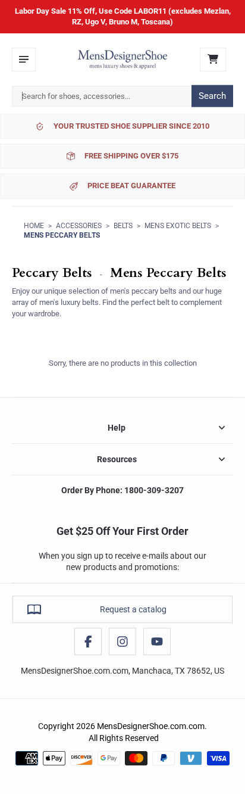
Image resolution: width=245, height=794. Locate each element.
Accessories (79, 226)
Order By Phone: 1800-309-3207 (122, 490)
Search (212, 96)
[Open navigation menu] (24, 59)
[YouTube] (157, 641)
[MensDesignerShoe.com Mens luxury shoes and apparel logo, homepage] (122, 59)
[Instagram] (122, 641)
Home (34, 226)
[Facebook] (88, 641)
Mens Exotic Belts (178, 226)
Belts (123, 226)
